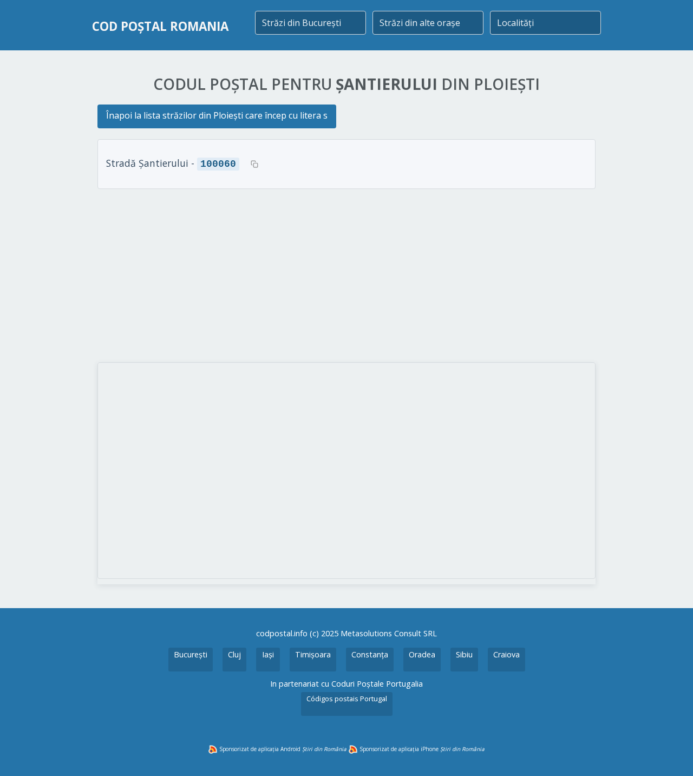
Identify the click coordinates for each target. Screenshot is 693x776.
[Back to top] (670, 753)
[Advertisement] (346, 275)
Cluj (234, 654)
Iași (268, 654)
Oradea (422, 654)
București (190, 654)
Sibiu (464, 654)
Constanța (369, 654)
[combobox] (310, 23)
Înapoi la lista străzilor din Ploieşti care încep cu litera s (217, 115)
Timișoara (313, 654)
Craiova (506, 654)
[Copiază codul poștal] (254, 164)
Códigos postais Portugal (346, 698)
